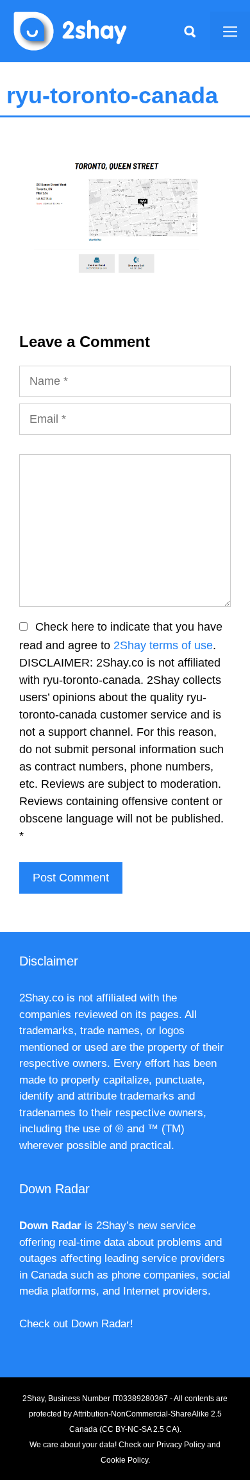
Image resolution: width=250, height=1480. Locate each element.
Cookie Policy (124, 1460)
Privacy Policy (180, 1444)
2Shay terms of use (163, 645)
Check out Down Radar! (76, 1324)
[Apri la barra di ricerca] (190, 31)
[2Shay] (70, 30)
